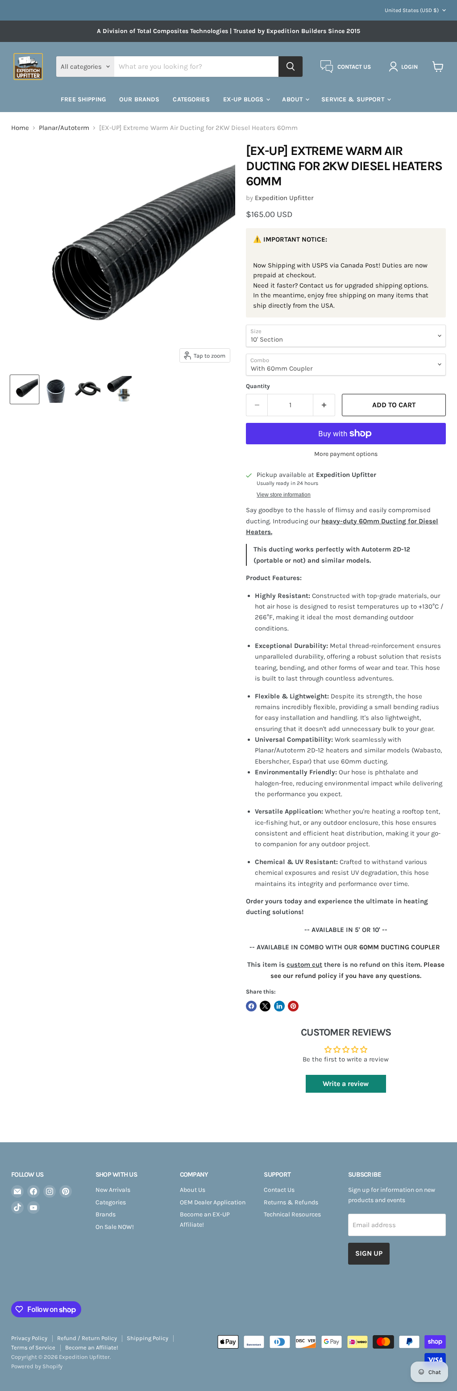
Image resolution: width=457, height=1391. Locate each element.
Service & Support (353, 99)
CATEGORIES (191, 99)
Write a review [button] (346, 1083)
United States (412, 10)
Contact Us (279, 1190)
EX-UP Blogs (244, 99)
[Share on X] (265, 1006)
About (293, 99)
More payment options (346, 454)
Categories (111, 1202)
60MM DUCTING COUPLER (399, 947)
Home (20, 128)
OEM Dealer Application (212, 1202)
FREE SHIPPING (83, 99)
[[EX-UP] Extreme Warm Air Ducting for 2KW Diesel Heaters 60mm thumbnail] (24, 389)
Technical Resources (292, 1214)
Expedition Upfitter (284, 198)
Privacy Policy (29, 1338)
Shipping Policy (147, 1338)
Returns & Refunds (291, 1202)
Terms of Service (33, 1347)
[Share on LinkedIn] (279, 1006)
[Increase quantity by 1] (324, 405)
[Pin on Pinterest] (293, 1006)
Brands (106, 1214)
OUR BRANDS (139, 99)
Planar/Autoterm (64, 128)
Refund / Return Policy (87, 1338)
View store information (284, 495)
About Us (192, 1190)
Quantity (258, 386)
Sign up (368, 1253)
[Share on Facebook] (251, 1006)
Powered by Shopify (36, 1366)
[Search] (290, 66)
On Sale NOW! (115, 1227)
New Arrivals (113, 1190)
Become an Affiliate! (91, 1347)
